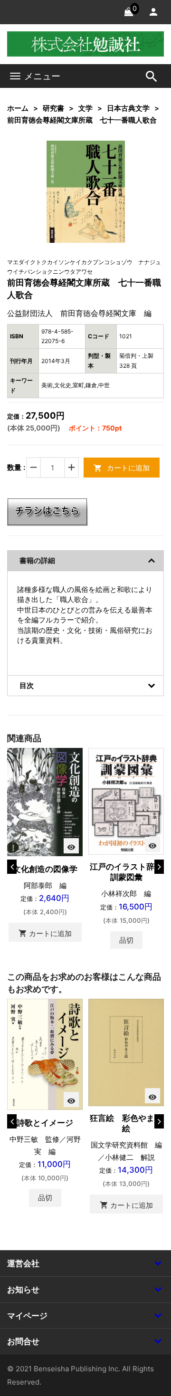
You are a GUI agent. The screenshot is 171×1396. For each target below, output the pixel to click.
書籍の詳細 (37, 560)
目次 (26, 685)
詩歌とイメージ (45, 1123)
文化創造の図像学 (45, 869)
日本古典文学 (128, 108)
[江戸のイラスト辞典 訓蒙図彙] (126, 800)
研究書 (53, 108)
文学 (85, 108)
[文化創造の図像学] (45, 801)
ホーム (17, 108)
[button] (103, 162)
